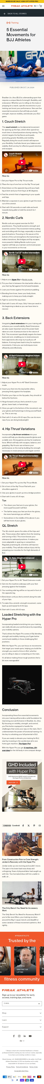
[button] (3, 6)
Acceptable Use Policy (21, 1071)
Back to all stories (17, 14)
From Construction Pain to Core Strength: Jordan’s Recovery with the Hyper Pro (20, 860)
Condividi (7, 826)
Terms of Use (33, 1067)
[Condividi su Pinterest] (34, 825)
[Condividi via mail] (40, 825)
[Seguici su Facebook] (13, 1036)
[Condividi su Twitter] (28, 825)
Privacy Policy (10, 1067)
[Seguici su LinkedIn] (24, 1036)
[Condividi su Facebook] (23, 825)
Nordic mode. (27, 280)
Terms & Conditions (22, 1067)
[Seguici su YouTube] (30, 1036)
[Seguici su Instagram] (19, 1036)
